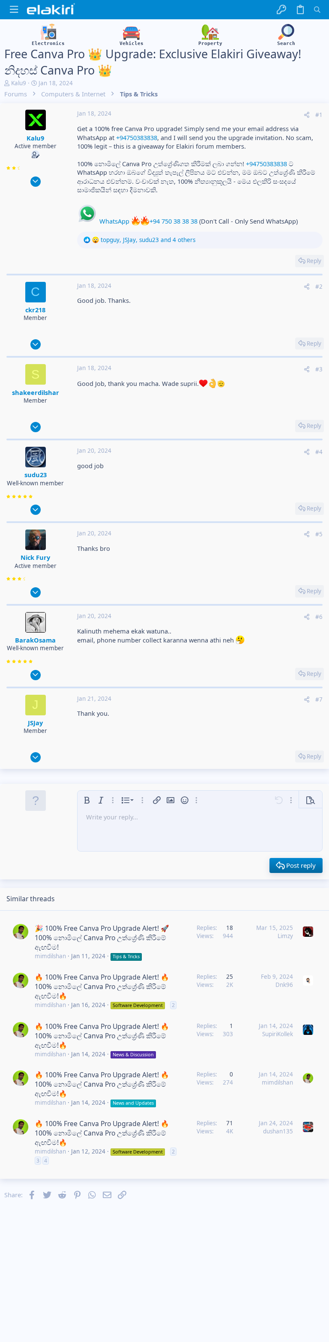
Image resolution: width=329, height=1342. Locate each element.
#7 (319, 699)
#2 (319, 286)
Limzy (285, 936)
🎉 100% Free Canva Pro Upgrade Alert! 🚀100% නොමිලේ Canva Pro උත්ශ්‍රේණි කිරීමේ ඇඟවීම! (102, 938)
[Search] (317, 9)
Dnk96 (284, 985)
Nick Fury (35, 557)
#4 (319, 452)
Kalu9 (18, 83)
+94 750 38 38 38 (173, 221)
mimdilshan (50, 956)
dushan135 (278, 1131)
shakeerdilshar (35, 392)
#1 (319, 115)
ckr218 (35, 309)
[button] (14, 9)
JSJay (35, 722)
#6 (319, 617)
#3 (319, 369)
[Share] (306, 115)
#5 (319, 534)
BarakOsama (35, 640)
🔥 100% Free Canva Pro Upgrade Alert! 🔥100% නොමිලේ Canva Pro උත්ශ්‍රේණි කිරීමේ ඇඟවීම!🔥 (102, 986)
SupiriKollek (277, 1034)
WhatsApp (113, 221)
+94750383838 (136, 137)
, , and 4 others (148, 240)
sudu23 (35, 474)
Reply (314, 261)
